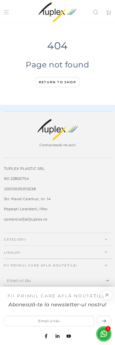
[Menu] (6, 12)
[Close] (106, 294)
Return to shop (57, 82)
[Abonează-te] (108, 280)
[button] (95, 12)
